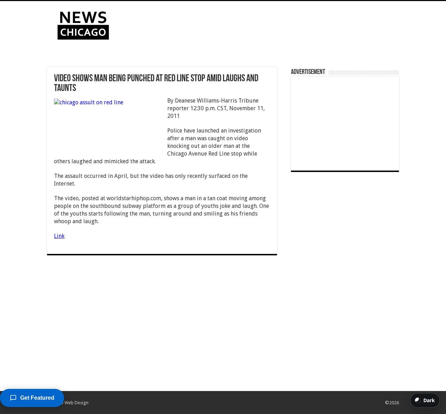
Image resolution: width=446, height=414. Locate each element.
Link (59, 236)
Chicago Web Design (68, 402)
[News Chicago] (83, 24)
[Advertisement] (267, 23)
